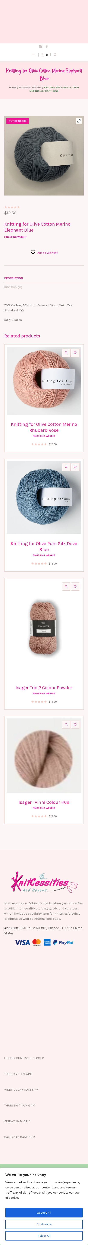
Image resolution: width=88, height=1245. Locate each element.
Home (12, 87)
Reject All (44, 1236)
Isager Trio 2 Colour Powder (44, 687)
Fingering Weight (30, 87)
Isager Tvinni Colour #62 (44, 802)
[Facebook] (47, 46)
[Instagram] (40, 46)
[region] (44, 1206)
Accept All (44, 1212)
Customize (44, 1224)
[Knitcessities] (44, 21)
